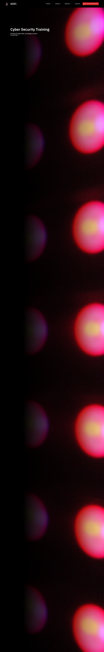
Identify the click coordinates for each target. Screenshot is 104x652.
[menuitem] (91, 3)
